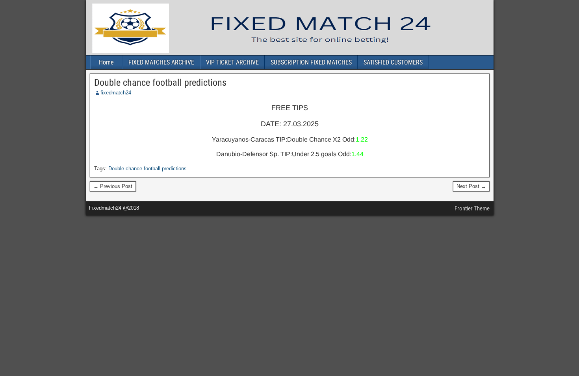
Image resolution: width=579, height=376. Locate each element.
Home (106, 62)
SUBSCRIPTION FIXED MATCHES (311, 62)
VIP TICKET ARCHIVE (232, 62)
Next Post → (471, 186)
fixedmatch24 (115, 93)
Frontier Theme (472, 208)
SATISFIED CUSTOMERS (393, 62)
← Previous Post (112, 186)
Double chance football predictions (160, 82)
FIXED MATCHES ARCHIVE (161, 62)
